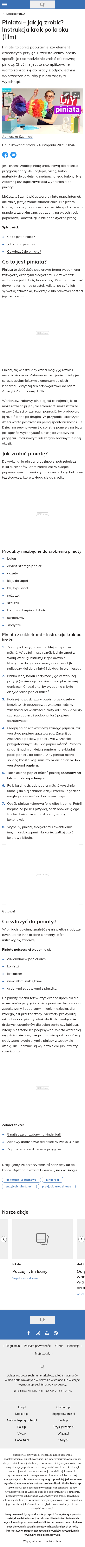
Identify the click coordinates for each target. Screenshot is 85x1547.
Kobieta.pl (21, 1414)
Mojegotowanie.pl (63, 1414)
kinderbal (52, 1179)
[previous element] (4, 1262)
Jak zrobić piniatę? (21, 244)
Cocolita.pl (22, 1440)
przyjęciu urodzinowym (20, 438)
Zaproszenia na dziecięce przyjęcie (34, 1149)
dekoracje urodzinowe (21, 1179)
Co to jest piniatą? (21, 236)
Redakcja (73, 1346)
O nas (59, 1346)
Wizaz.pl (63, 1433)
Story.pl (63, 1440)
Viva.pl (22, 1433)
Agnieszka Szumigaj (17, 136)
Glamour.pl (63, 1407)
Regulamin (13, 1346)
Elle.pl (22, 1407)
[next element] (81, 1262)
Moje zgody (42, 1353)
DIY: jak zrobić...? (15, 13)
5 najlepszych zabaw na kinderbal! (34, 1134)
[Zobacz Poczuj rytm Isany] (42, 1239)
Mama (16, 1264)
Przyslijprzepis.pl (63, 1427)
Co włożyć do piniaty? (24, 251)
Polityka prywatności (37, 1346)
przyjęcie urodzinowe (56, 1186)
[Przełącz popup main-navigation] (4, 4)
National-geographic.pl (22, 1420)
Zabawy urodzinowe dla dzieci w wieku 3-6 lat (43, 1141)
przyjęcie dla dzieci (19, 1186)
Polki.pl (21, 1427)
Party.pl (63, 1420)
